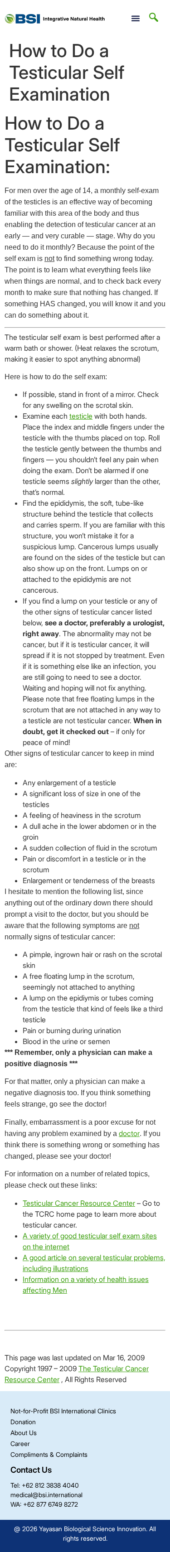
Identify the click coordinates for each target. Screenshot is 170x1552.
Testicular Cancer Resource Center (79, 1203)
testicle (80, 416)
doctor (129, 1133)
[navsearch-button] (154, 18)
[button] (135, 18)
